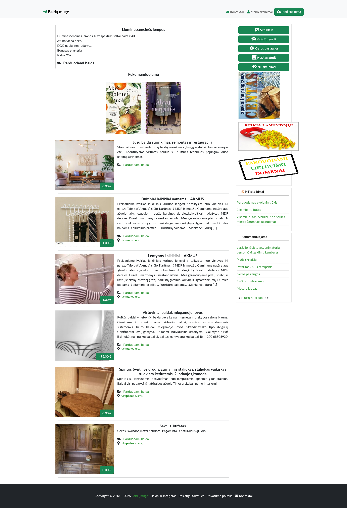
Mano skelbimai (261, 12)
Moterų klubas (247, 288)
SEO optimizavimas (250, 281)
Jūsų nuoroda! (253, 297)
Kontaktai (236, 12)
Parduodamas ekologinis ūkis (257, 202)
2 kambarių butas (249, 209)
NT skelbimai (254, 191)
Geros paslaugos (248, 274)
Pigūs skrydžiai (247, 259)
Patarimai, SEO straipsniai (255, 267)
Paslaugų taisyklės (192, 496)
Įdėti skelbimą (291, 11)
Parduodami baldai (136, 164)
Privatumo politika (220, 496)
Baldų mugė (58, 12)
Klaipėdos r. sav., (131, 395)
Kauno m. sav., (130, 240)
